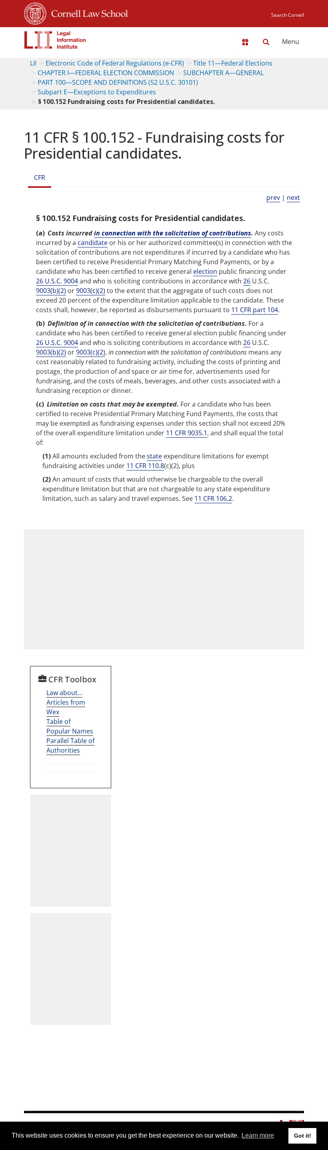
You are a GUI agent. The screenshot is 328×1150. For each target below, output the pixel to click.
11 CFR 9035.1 (186, 433)
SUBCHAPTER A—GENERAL (223, 72)
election (205, 271)
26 (246, 281)
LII (33, 63)
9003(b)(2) (51, 290)
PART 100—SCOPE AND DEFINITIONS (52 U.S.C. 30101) (118, 82)
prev (273, 197)
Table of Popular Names (69, 726)
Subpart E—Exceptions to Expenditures (97, 92)
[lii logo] (55, 40)
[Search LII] (266, 42)
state (154, 456)
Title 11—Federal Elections (232, 63)
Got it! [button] (302, 1135)
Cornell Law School (87, 12)
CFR (39, 177)
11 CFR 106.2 (213, 498)
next (293, 197)
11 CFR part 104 (254, 309)
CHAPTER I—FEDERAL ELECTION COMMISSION (106, 72)
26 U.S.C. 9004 (57, 281)
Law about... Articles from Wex (65, 702)
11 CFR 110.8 (145, 465)
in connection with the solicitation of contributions (172, 233)
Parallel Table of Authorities (70, 745)
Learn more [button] (258, 1135)
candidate (93, 242)
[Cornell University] (35, 12)
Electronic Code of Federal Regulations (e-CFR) (115, 63)
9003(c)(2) (90, 290)
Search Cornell (287, 15)
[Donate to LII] (245, 42)
